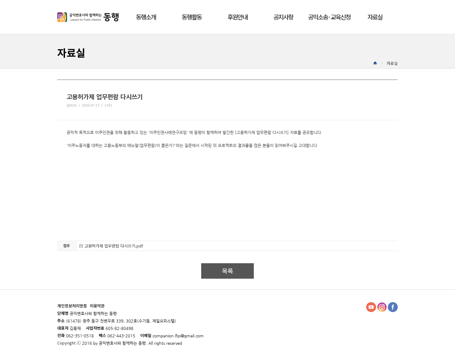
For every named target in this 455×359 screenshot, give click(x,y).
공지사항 (283, 16)
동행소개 (146, 16)
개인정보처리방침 (72, 306)
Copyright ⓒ (69, 343)
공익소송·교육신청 (329, 16)
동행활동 (192, 16)
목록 (227, 270)
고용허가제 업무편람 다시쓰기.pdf (113, 246)
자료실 (374, 16)
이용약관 (97, 306)
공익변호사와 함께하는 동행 (89, 17)
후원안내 (237, 16)
